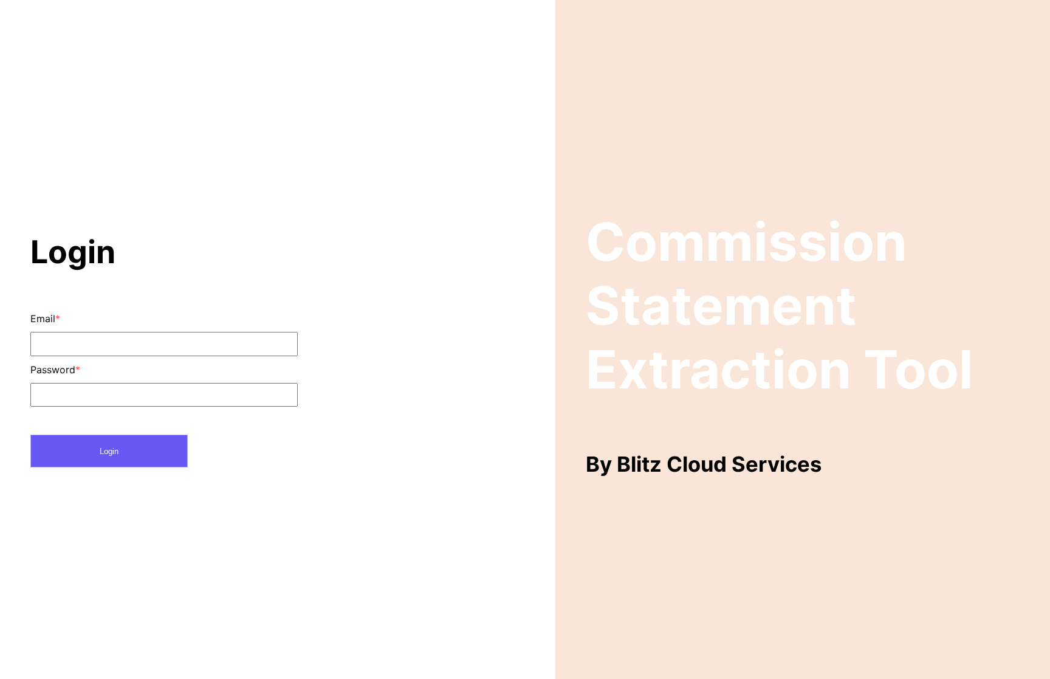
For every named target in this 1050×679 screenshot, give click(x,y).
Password (55, 370)
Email (45, 318)
